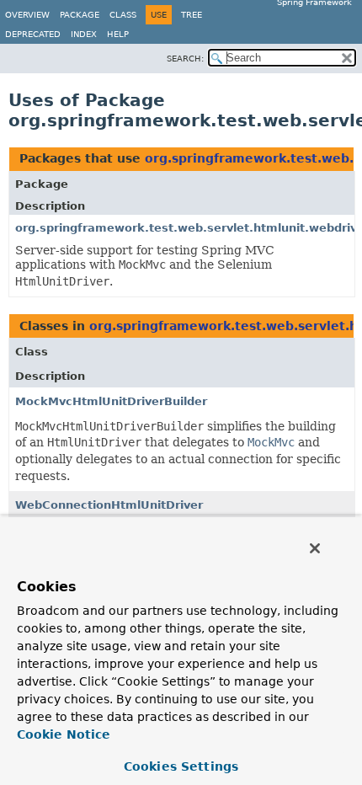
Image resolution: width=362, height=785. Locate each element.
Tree (191, 14)
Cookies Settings (181, 766)
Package (79, 14)
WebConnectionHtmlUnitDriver (109, 505)
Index (84, 34)
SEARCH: (185, 58)
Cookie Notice (63, 734)
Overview (27, 14)
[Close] (314, 548)
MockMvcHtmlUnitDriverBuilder (111, 401)
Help (118, 34)
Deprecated (33, 34)
